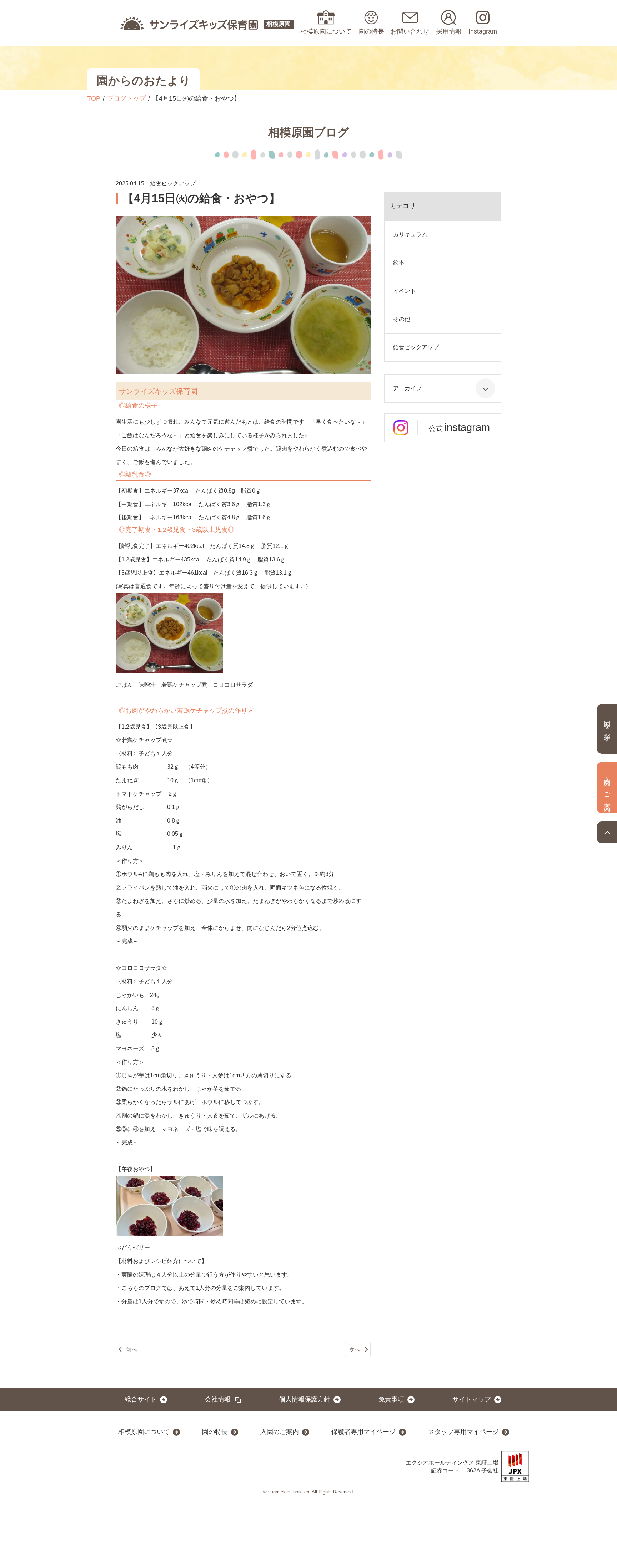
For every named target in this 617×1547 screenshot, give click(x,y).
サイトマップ (471, 1399)
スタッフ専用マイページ (463, 1431)
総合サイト (141, 1399)
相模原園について (144, 1431)
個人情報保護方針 (304, 1399)
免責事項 (391, 1399)
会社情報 (218, 1399)
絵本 (399, 263)
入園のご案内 (279, 1431)
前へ (131, 1350)
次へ (354, 1350)
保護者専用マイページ (363, 1431)
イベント (404, 291)
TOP (93, 98)
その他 (401, 319)
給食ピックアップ (416, 347)
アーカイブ (407, 388)
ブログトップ (126, 98)
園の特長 (215, 1431)
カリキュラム (410, 234)
